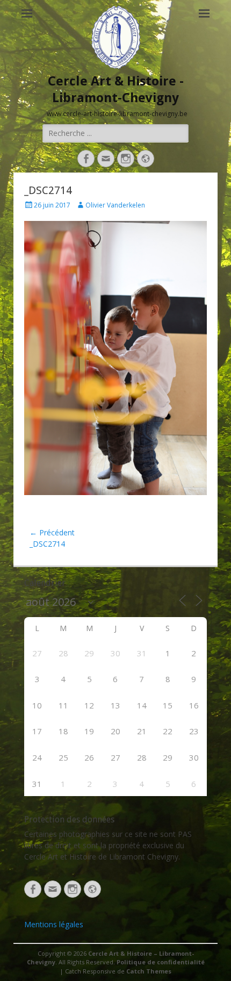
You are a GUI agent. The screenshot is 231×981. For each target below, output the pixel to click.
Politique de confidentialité (161, 962)
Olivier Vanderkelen (115, 205)
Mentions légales (53, 924)
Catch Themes (148, 971)
